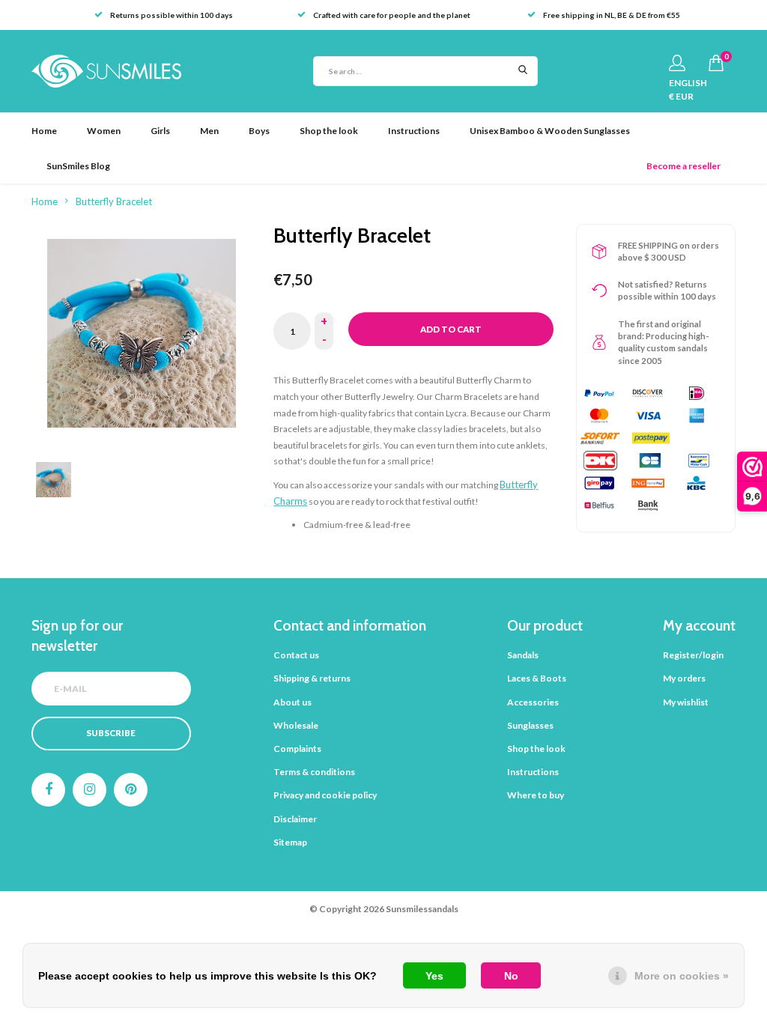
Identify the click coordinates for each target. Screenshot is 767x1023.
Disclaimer (295, 819)
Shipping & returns (312, 678)
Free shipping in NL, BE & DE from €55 (611, 14)
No (511, 976)
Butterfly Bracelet (114, 201)
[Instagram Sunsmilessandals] (89, 790)
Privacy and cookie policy (325, 795)
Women (104, 130)
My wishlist (686, 702)
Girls (160, 130)
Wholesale (295, 725)
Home (44, 130)
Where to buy (535, 795)
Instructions (414, 130)
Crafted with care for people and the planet (391, 14)
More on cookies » (681, 976)
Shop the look (329, 130)
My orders (684, 678)
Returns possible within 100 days (171, 14)
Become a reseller (683, 165)
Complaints (297, 748)
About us (292, 702)
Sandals (523, 655)
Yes (434, 976)
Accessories (533, 702)
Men (209, 130)
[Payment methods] (599, 393)
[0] (716, 63)
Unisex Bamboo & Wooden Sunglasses (550, 130)
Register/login (693, 655)
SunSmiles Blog (78, 165)
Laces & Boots (536, 678)
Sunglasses (530, 725)
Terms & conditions (314, 771)
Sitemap (290, 842)
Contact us (296, 655)
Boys (259, 130)
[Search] (523, 71)
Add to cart (451, 329)
